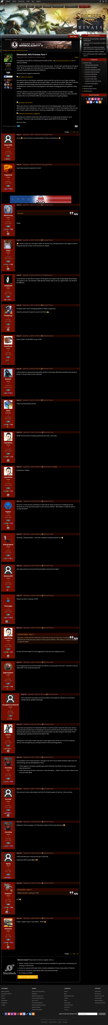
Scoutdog (8, 768)
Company (67, 988)
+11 (8, 520)
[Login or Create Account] (100, 1)
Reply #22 (19, 821)
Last (77, 132)
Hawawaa (8, 929)
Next (74, 132)
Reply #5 (19, 275)
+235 (8, 226)
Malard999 (8, 145)
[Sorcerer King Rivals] (89, 22)
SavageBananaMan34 (10, 705)
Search (15, 39)
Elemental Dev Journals (22, 50)
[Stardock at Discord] (90, 102)
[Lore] (38, 6)
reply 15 (29, 890)
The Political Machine (37, 1002)
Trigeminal (8, 175)
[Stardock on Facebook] (89, 99)
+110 (8, 261)
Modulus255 (8, 576)
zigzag (8, 864)
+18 (8, 296)
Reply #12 (19, 501)
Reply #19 (19, 724)
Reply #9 (19, 400)
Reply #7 (19, 336)
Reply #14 (19, 565)
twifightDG (8, 286)
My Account (98, 993)
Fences (3, 998)
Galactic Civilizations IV (37, 996)
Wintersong (8, 215)
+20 (8, 421)
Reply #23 (19, 853)
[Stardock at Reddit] (87, 102)
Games (14, 1)
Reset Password (99, 1000)
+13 (8, 453)
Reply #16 (19, 628)
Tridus (8, 250)
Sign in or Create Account (27, 977)
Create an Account (99, 996)
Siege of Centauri (36, 1007)
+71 (8, 683)
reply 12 (31, 634)
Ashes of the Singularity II (38, 991)
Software (8, 1)
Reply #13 (19, 534)
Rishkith (8, 379)
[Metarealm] (58, 6)
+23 (8, 810)
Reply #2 (19, 164)
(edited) (76, 57)
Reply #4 (19, 240)
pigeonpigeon (8, 673)
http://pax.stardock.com (63, 61)
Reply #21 (19, 788)
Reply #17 (19, 662)
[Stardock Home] (2, 1)
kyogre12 (8, 893)
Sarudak (8, 799)
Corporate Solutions (6, 993)
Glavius (8, 735)
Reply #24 (19, 883)
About (65, 991)
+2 (8, 587)
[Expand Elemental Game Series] (82, 88)
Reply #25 (19, 918)
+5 (10, 715)
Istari (8, 411)
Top (77, 134)
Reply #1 (19, 134)
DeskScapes (4, 1000)
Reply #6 (19, 305)
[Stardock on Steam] (101, 99)
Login (20, 39)
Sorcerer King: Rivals (37, 1009)
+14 (8, 555)
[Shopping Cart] (103, 1)
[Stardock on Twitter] (86, 99)
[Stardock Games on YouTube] (92, 99)
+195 (8, 778)
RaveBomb (8, 346)
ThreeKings (8, 316)
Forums (66, 1009)
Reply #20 (19, 757)
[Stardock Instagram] (98, 99)
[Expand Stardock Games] (82, 86)
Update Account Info (100, 1002)
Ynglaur (8, 512)
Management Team (69, 996)
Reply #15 (19, 595)
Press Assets (67, 1002)
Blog (33, 1)
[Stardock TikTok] (94, 102)
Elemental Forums (48, 205)
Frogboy (8, 64)
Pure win (20, 213)
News (28, 1)
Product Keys (98, 998)
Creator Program (68, 1005)
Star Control (35, 1000)
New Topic (73, 36)
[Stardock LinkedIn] (97, 102)
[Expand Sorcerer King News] (84, 76)
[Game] (30, 6)
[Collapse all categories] (105, 62)
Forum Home (8, 39)
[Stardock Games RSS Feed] (100, 102)
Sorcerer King (10, 50)
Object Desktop (5, 991)
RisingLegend (8, 544)
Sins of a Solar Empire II (38, 998)
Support (38, 1)
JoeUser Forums (41, 57)
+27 (8, 390)
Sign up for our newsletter (68, 1014)
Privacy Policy (44, 1022)
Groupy (3, 1005)
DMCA (59, 1022)
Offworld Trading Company (39, 1005)
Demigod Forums (47, 134)
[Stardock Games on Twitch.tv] (95, 99)
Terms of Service (53, 1022)
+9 (8, 156)
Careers (66, 998)
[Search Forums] (106, 1)
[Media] (21, 6)
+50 (8, 614)
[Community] (71, 6)
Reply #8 (19, 368)
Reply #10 (19, 432)
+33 (8, 939)
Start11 (3, 996)
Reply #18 (23, 694)
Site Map (65, 1022)
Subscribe (102, 1014)
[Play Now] (85, 6)
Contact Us (67, 1007)
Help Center (98, 991)
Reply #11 (19, 467)
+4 (8, 324)
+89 (8, 186)
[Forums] (47, 6)
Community (21, 1)
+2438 (8, 72)
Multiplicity (4, 1002)
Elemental (34, 993)
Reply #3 (19, 205)
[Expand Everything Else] (82, 91)
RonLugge (8, 606)
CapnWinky (8, 443)
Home (3, 50)
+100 (8, 904)
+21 (8, 874)
